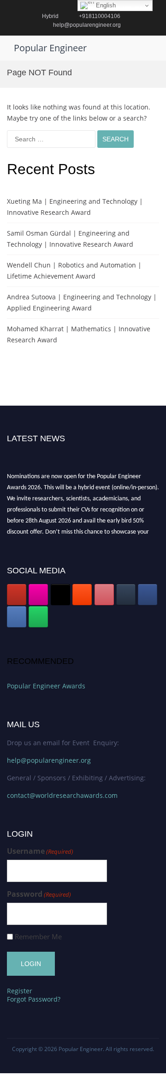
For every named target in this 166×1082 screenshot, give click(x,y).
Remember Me (38, 936)
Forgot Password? (33, 999)
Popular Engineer (50, 48)
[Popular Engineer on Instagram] (38, 594)
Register (19, 990)
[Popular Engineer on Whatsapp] (38, 616)
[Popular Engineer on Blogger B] (82, 594)
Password (39, 894)
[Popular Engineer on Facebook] (147, 594)
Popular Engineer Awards (46, 685)
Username (40, 851)
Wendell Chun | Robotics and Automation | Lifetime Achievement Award (74, 270)
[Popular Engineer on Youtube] (16, 594)
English (105, 5)
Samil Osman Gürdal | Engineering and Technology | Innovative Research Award (70, 239)
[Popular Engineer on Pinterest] (104, 594)
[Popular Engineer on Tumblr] (126, 594)
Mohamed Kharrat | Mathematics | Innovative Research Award (78, 334)
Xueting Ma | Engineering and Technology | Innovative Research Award (75, 207)
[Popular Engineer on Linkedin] (16, 616)
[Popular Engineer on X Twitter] (60, 594)
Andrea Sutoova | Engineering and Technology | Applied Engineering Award (82, 302)
